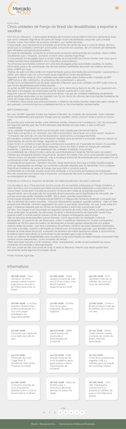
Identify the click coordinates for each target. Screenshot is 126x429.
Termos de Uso (66, 424)
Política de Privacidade (84, 424)
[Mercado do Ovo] (19, 9)
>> (82, 412)
